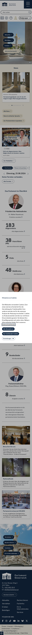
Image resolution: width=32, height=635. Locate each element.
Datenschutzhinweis (8, 324)
